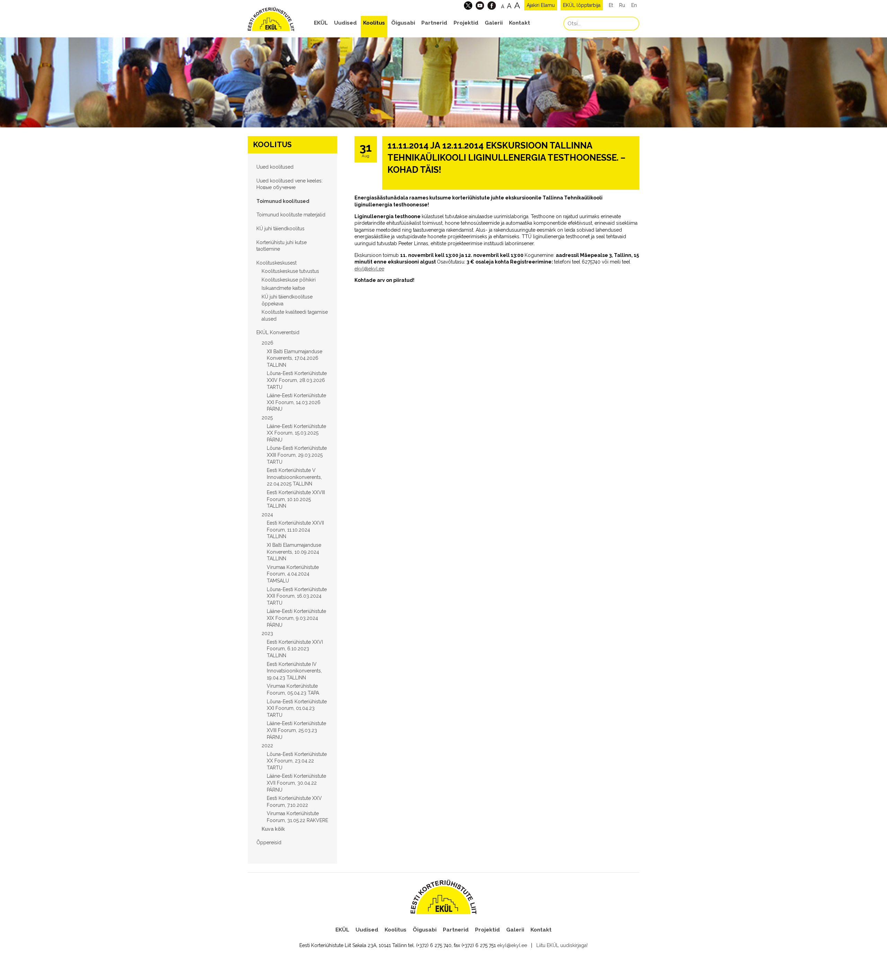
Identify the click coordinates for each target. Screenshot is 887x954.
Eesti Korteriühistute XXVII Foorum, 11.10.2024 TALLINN (295, 529)
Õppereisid (268, 842)
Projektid (466, 23)
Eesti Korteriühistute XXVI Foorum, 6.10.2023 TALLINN (295, 648)
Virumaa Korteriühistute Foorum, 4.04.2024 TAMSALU (293, 573)
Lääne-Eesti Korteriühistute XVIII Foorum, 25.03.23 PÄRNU (296, 730)
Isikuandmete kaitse (283, 288)
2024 (267, 514)
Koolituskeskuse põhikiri (289, 280)
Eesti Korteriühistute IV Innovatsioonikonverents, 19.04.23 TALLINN (294, 670)
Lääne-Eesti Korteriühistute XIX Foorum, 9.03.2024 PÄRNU (296, 617)
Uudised (345, 23)
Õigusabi (403, 23)
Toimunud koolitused (282, 201)
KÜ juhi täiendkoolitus (280, 228)
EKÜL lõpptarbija (581, 5)
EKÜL (321, 23)
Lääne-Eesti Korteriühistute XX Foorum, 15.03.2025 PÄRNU (296, 433)
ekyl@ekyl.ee (369, 268)
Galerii (494, 23)
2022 (267, 745)
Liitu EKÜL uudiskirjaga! (562, 945)
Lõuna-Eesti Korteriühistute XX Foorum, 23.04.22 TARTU (297, 760)
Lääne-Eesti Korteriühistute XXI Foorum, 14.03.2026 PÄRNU (296, 402)
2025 (267, 417)
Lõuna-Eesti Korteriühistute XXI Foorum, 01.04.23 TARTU (297, 708)
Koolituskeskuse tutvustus (290, 271)
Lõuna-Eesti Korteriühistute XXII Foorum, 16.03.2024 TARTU (297, 596)
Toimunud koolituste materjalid (290, 214)
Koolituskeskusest (276, 263)
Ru (622, 5)
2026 (267, 343)
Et (611, 5)
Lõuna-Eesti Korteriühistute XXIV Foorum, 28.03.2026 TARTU (297, 380)
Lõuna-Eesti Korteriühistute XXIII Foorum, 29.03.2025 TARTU (297, 454)
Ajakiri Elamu (541, 5)
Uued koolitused (274, 167)
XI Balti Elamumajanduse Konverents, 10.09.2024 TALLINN (294, 551)
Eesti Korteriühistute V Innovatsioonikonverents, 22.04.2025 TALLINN (294, 477)
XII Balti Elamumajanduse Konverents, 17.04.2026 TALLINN (294, 358)
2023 (267, 633)
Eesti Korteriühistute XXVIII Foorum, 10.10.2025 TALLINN (296, 499)
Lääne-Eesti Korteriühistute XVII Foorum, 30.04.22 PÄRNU (296, 782)
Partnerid (434, 23)
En (634, 5)
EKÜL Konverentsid (277, 332)
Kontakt (519, 23)
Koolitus (374, 23)
